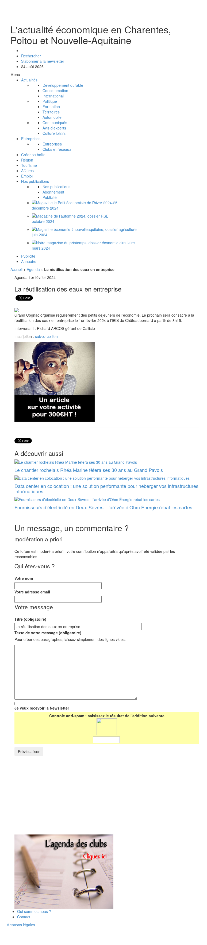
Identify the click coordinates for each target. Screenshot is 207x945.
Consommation (55, 90)
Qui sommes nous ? (34, 911)
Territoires (51, 112)
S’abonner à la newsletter (42, 61)
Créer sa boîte (33, 154)
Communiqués (55, 122)
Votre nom (23, 578)
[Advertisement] (59, 796)
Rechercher (31, 55)
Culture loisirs (54, 133)
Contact (23, 916)
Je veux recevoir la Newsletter (41, 708)
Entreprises (30, 138)
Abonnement (53, 192)
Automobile (52, 117)
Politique (50, 101)
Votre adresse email (32, 591)
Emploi (27, 176)
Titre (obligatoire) (30, 619)
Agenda (33, 269)
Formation (51, 106)
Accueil (16, 269)
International (53, 96)
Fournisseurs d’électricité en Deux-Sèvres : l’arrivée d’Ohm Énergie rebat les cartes (103, 507)
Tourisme (29, 165)
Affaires (27, 170)
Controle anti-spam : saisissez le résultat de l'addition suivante (106, 715)
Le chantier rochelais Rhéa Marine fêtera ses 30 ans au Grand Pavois (88, 469)
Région (27, 160)
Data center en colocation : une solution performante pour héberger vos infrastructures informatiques (106, 488)
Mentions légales (20, 924)
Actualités (29, 79)
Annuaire (28, 261)
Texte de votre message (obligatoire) (47, 632)
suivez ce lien (46, 336)
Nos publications (35, 181)
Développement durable (63, 85)
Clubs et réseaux (57, 149)
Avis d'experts (54, 128)
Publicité (50, 197)
